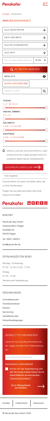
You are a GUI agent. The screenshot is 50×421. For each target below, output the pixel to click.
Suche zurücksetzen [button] (16, 84)
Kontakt (6, 403)
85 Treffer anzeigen (27, 69)
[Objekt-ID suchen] (44, 91)
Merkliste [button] (24, 77)
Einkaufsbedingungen (12, 320)
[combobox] (25, 30)
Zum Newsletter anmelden (21, 386)
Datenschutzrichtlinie (19, 378)
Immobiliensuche (10, 300)
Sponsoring (7, 312)
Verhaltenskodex (10, 316)
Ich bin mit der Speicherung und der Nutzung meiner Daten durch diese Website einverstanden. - (27, 374)
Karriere (6, 308)
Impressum (38, 403)
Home (5, 14)
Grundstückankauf (11, 304)
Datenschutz (21, 403)
